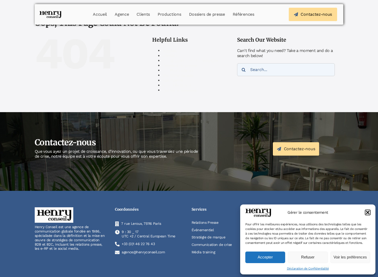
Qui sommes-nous (179, 90)
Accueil (169, 50)
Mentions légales (178, 75)
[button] (367, 212)
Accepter (265, 257)
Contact (170, 55)
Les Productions (178, 70)
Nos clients (173, 80)
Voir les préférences (350, 257)
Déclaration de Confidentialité (308, 268)
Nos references (177, 85)
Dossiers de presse (180, 65)
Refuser (307, 257)
